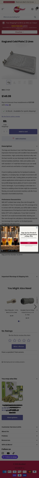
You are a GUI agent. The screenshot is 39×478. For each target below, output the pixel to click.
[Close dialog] (37, 228)
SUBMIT (28, 242)
